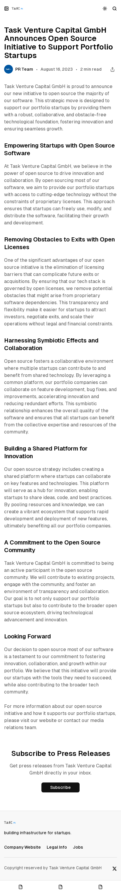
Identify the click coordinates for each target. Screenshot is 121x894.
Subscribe (60, 787)
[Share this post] (112, 69)
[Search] (114, 8)
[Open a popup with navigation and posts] (6, 8)
